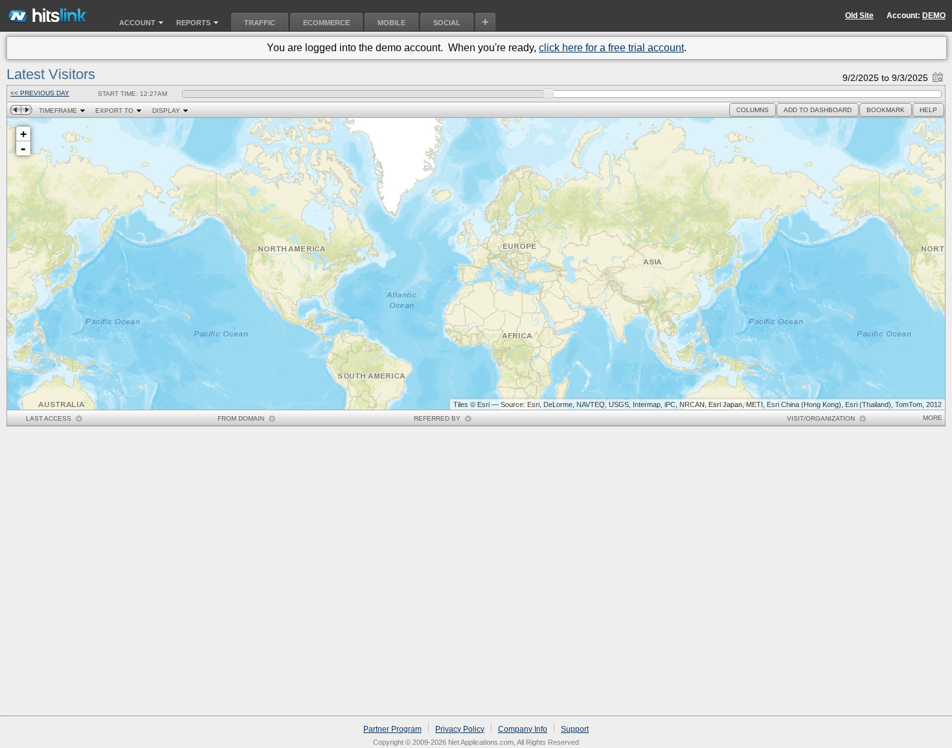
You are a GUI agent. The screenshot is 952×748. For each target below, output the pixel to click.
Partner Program (392, 729)
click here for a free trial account (611, 47)
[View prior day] (15, 109)
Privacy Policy (459, 729)
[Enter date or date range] (938, 74)
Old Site (859, 15)
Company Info (522, 729)
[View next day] (26, 109)
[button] (752, 110)
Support (575, 729)
